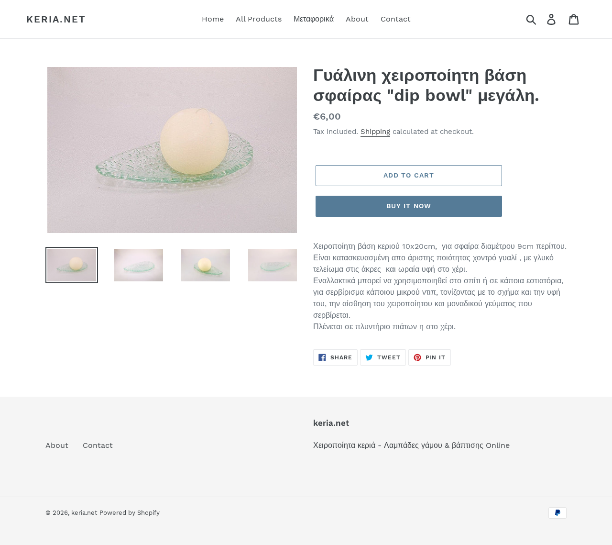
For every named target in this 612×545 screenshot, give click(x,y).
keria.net (56, 19)
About (56, 445)
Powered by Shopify (129, 512)
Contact (98, 445)
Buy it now (408, 206)
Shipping (375, 131)
